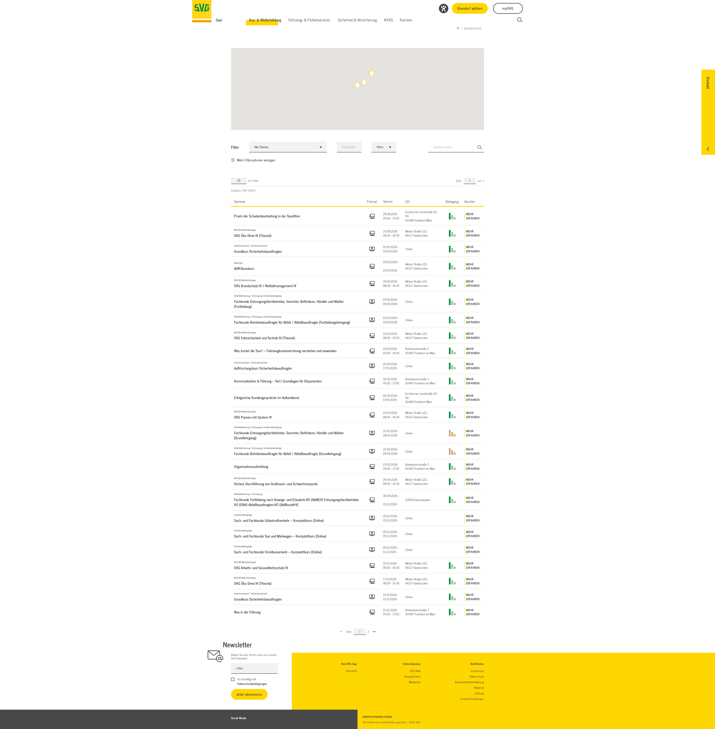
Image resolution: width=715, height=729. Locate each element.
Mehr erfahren (472, 216)
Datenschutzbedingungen (252, 683)
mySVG (508, 8)
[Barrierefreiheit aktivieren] (443, 8)
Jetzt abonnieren (249, 694)
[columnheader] (297, 201)
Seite (459, 180)
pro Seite (253, 180)
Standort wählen (470, 8)
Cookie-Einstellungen (472, 699)
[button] (265, 20)
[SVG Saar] (201, 11)
